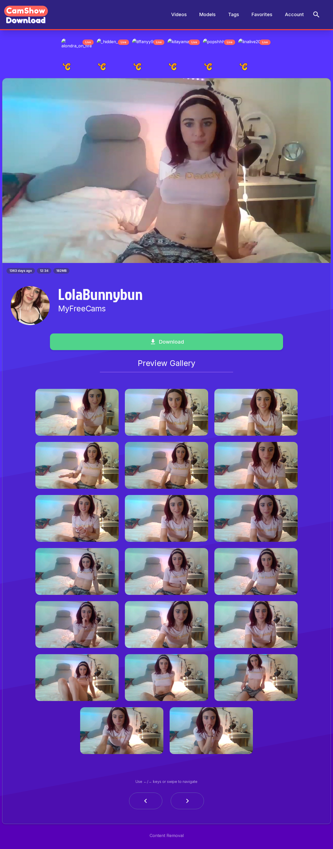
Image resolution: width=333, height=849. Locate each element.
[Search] (316, 14)
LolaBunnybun (100, 295)
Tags (233, 14)
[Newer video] (187, 802)
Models (207, 14)
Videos (179, 14)
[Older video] (145, 802)
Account (294, 14)
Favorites (262, 14)
